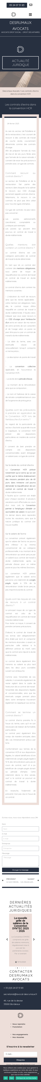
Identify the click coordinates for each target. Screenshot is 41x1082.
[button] (7, 939)
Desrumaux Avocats (11, 91)
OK (6, 1078)
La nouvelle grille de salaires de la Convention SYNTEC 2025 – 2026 (20, 925)
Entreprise (6, 843)
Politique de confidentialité (26, 1078)
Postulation (17, 1027)
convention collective (25, 366)
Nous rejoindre (19, 1024)
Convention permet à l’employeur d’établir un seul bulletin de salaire (20, 508)
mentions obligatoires (26, 268)
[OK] (38, 1073)
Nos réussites (18, 1037)
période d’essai (25, 379)
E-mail (4, 834)
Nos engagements (20, 1034)
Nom (4, 824)
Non (11, 1078)
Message (5, 853)
